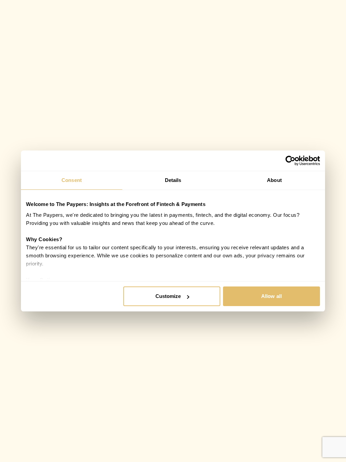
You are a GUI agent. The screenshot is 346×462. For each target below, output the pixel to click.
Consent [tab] (71, 180)
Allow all (271, 296)
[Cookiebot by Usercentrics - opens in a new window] (290, 161)
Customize (168, 296)
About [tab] (274, 180)
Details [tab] (173, 180)
